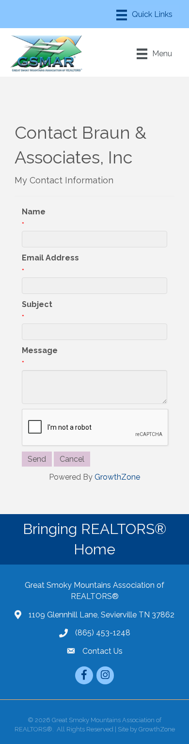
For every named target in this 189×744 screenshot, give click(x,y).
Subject (37, 304)
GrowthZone (117, 477)
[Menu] (144, 15)
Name (34, 211)
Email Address (50, 257)
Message (40, 350)
